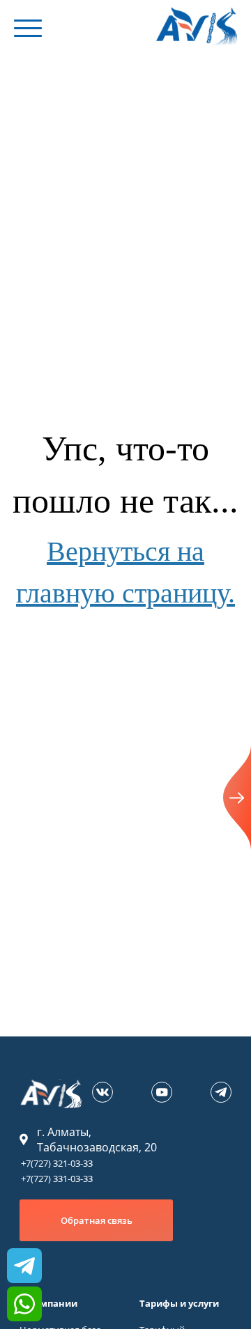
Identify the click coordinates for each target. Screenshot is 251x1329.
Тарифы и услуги (179, 1303)
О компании (48, 1303)
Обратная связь (96, 1220)
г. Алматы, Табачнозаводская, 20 (97, 1139)
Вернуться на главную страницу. (125, 572)
